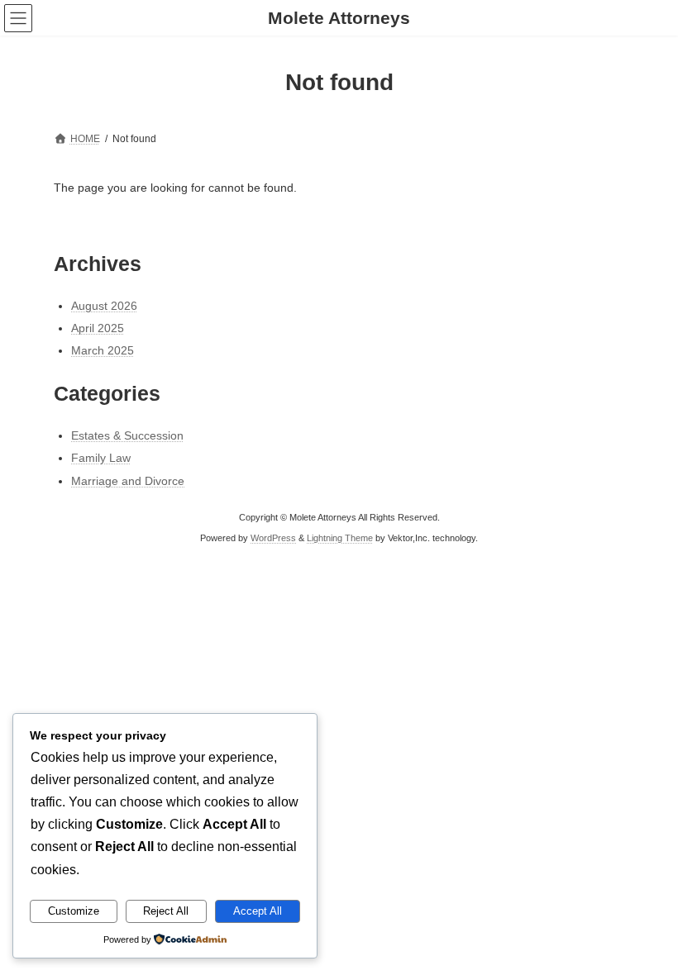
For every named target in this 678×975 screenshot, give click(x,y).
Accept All (257, 911)
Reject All (166, 911)
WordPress (273, 537)
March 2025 (102, 350)
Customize (73, 911)
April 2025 (97, 328)
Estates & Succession (127, 435)
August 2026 (104, 305)
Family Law (101, 457)
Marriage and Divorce (127, 481)
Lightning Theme (340, 537)
